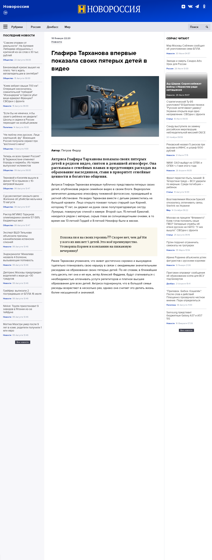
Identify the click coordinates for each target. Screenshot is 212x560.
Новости (7, 106)
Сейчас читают (177, 38)
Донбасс (52, 27)
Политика (7, 127)
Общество (8, 60)
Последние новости (19, 35)
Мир (67, 27)
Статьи (169, 119)
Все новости (23, 342)
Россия (36, 27)
